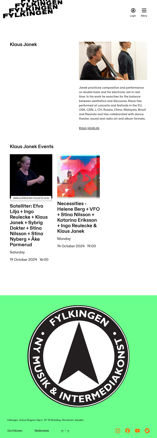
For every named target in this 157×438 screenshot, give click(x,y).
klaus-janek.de (89, 128)
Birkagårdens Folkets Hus (31, 198)
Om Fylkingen (14, 430)
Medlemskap (42, 430)
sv (68, 430)
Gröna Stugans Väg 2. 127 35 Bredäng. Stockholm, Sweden (51, 420)
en (62, 430)
